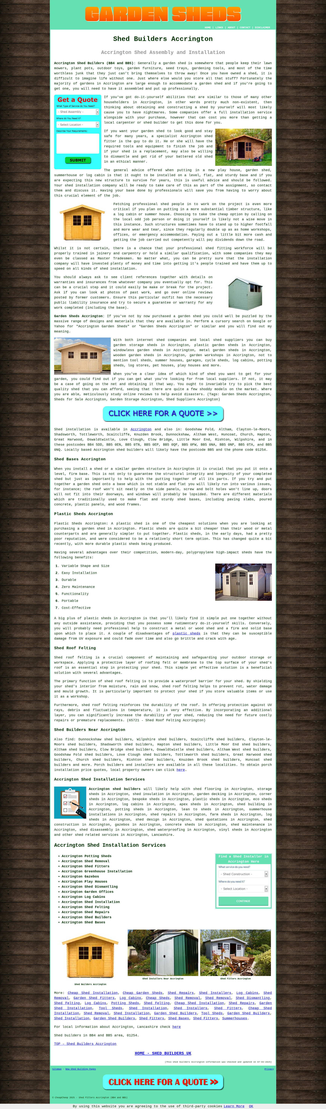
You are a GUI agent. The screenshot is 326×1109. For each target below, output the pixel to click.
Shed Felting (67, 1003)
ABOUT (231, 27)
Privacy (269, 1069)
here (181, 770)
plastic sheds (186, 633)
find (69, 739)
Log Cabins (247, 993)
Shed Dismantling (253, 998)
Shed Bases (178, 1018)
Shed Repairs (181, 993)
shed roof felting (99, 705)
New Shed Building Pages (80, 1069)
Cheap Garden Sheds (142, 993)
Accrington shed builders (115, 789)
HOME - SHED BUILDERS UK (163, 1053)
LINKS (219, 27)
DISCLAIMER (262, 27)
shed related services (96, 835)
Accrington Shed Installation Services (110, 845)
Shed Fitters (228, 1008)
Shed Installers (215, 993)
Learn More (234, 1106)
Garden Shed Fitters (94, 998)
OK (251, 1106)
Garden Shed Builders (175, 1013)
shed (208, 136)
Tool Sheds (110, 1008)
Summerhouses (234, 1018)
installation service (251, 112)
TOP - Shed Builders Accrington (85, 1044)
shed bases (188, 499)
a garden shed (172, 63)
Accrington (141, 429)
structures (165, 224)
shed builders (129, 450)
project (203, 287)
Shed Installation (148, 1008)
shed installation (117, 269)
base (244, 175)
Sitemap (57, 1069)
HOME (208, 27)
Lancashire (162, 835)
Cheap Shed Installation (93, 993)
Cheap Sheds (158, 998)
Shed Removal (187, 998)
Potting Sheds (125, 1003)
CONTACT (245, 27)
